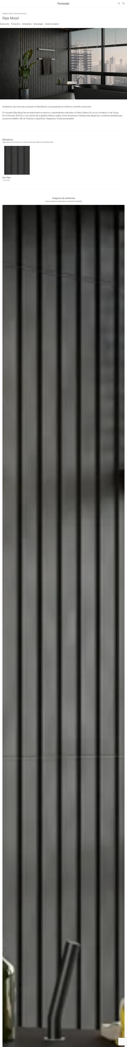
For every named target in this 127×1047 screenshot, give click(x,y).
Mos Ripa (6, 178)
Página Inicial (7, 14)
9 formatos (6, 180)
